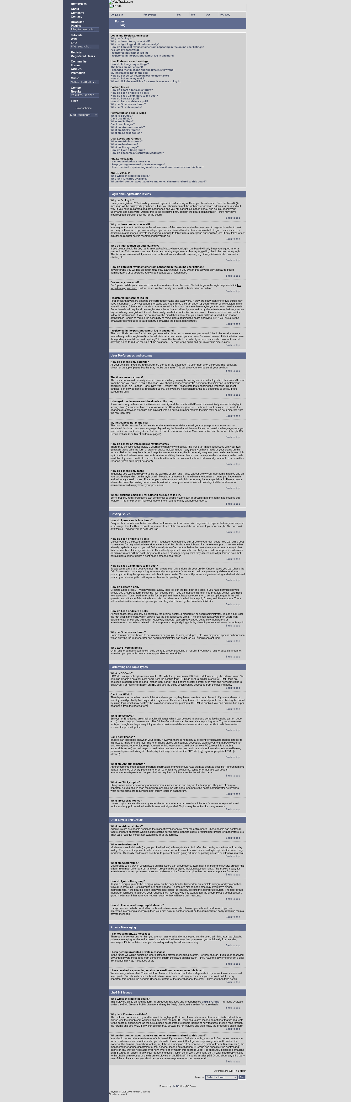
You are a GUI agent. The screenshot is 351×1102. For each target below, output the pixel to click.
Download (77, 22)
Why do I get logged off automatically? (135, 44)
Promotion (77, 73)
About (74, 9)
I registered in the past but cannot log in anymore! (142, 55)
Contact (76, 16)
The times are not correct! (127, 67)
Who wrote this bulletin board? (130, 175)
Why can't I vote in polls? (126, 107)
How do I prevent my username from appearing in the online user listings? (157, 47)
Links (74, 101)
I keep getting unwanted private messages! (138, 164)
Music (74, 78)
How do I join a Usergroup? (128, 150)
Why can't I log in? (122, 38)
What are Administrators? (127, 141)
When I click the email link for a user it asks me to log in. (146, 81)
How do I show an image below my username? (140, 75)
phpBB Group (210, 1001)
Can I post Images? (123, 124)
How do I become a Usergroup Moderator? (137, 152)
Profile (151, 14)
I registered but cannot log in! (129, 52)
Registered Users (82, 56)
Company (77, 13)
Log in (118, 14)
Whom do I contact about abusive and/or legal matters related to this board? (159, 181)
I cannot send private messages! (131, 161)
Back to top (233, 217)
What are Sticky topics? (125, 130)
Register (76, 52)
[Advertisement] (84, 136)
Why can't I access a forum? (128, 104)
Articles (76, 69)
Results (75, 91)
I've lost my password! (125, 49)
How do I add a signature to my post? (134, 95)
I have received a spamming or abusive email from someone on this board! (157, 167)
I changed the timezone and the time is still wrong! (143, 69)
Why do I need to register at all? (130, 41)
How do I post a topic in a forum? (132, 89)
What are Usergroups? (125, 147)
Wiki (73, 39)
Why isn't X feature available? (129, 178)
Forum (75, 65)
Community (78, 61)
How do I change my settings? (130, 64)
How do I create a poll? (125, 98)
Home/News (78, 3)
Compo (75, 87)
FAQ (73, 43)
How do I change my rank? (127, 78)
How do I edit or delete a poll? (129, 101)
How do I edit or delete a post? (130, 92)
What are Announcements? (128, 127)
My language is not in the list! (129, 72)
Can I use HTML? (121, 118)
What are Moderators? (124, 144)
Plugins (75, 25)
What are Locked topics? (126, 132)
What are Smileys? (122, 121)
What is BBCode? (122, 115)
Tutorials (76, 35)
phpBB (176, 1086)
